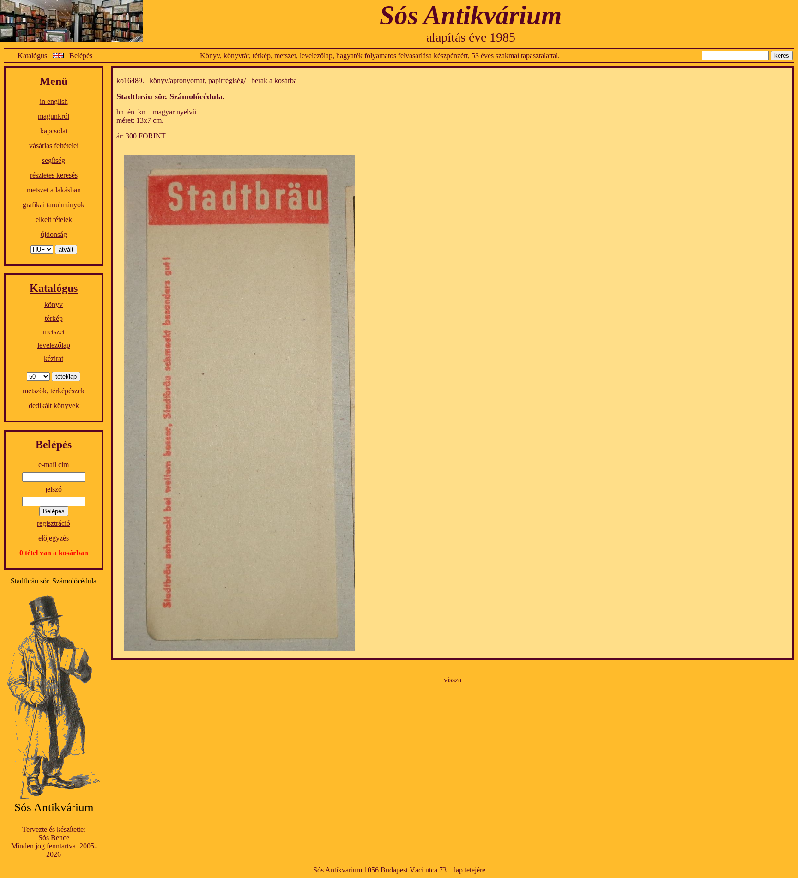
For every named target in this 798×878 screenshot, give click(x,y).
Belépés (80, 56)
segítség (53, 160)
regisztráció (53, 523)
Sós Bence (53, 838)
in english (54, 101)
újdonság (54, 234)
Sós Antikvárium (471, 15)
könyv (53, 304)
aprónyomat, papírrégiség (207, 80)
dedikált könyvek (54, 405)
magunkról (53, 116)
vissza (452, 680)
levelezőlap (53, 345)
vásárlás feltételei (54, 146)
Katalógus (32, 56)
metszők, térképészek (54, 391)
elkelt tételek (54, 219)
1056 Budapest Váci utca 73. (406, 870)
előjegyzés (53, 538)
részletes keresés (54, 175)
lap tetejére (469, 870)
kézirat (53, 358)
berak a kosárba (274, 80)
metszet (54, 332)
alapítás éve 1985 (470, 37)
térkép (54, 318)
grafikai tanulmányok (54, 205)
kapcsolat (53, 131)
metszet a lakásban (54, 190)
